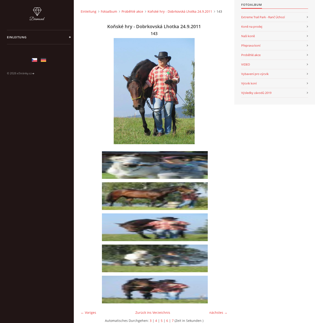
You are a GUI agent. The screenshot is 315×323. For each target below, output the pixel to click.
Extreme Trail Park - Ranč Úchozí (263, 17)
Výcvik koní (249, 83)
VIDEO (245, 64)
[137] (155, 196)
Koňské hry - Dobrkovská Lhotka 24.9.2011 (180, 11)
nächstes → (218, 312)
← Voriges (88, 312)
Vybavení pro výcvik (255, 74)
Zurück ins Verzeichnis (152, 312)
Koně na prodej (251, 26)
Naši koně (248, 36)
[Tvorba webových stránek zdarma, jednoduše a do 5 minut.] (33, 73)
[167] (155, 289)
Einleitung (17, 37)
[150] (155, 258)
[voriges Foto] (88, 91)
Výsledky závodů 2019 (256, 93)
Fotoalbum (109, 11)
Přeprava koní (250, 45)
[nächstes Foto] (220, 91)
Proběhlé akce (132, 11)
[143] (155, 227)
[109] (155, 165)
